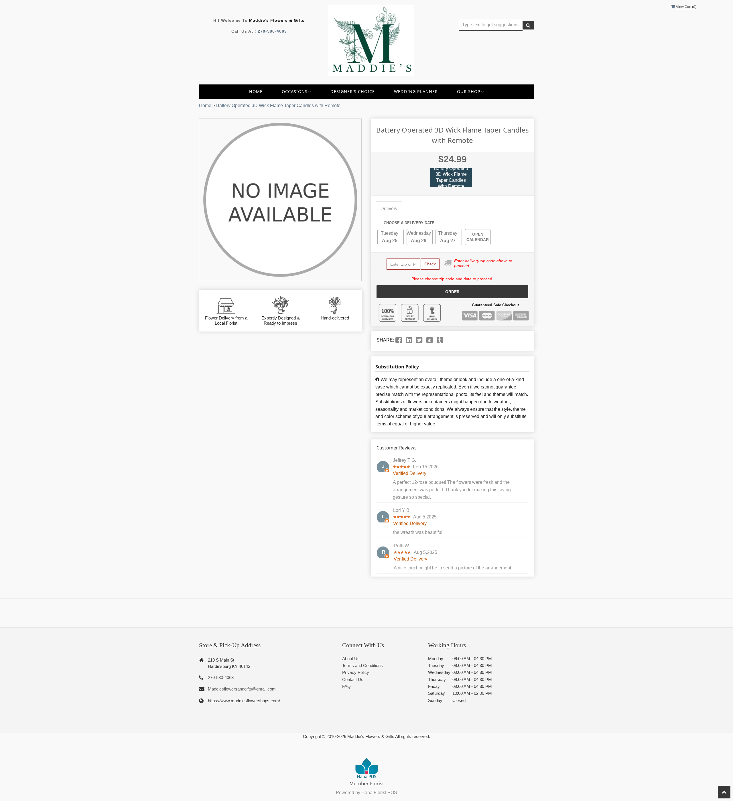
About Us (351, 658)
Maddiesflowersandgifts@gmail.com (242, 688)
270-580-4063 (272, 31)
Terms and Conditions (362, 665)
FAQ (346, 686)
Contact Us (352, 679)
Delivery (389, 208)
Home (256, 91)
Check (430, 264)
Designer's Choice (352, 91)
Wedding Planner (416, 91)
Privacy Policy (355, 672)
